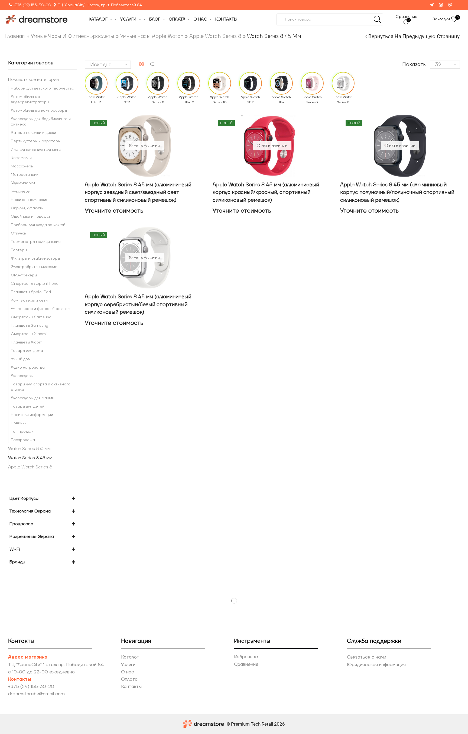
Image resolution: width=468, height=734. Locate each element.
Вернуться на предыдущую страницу (414, 36)
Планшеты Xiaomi (27, 342)
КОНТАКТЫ (226, 19)
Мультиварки (23, 183)
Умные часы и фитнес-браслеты (72, 36)
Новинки (19, 423)
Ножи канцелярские (29, 199)
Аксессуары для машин (32, 398)
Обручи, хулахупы (27, 208)
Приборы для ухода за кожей (38, 225)
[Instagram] (441, 5)
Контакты (131, 687)
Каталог (130, 657)
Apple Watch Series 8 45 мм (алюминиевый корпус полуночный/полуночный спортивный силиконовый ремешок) (397, 192)
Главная (15, 36)
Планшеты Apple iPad (31, 292)
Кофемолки (21, 158)
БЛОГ (155, 19)
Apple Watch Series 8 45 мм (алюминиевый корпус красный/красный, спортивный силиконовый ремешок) (266, 192)
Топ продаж (22, 431)
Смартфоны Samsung (31, 317)
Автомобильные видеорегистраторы (30, 99)
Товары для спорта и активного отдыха (40, 387)
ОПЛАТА (177, 19)
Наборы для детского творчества (42, 88)
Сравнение (246, 664)
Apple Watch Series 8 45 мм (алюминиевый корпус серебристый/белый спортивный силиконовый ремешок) (138, 304)
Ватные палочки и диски (33, 132)
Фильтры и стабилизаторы (35, 258)
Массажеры (22, 166)
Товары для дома (27, 350)
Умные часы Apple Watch (151, 36)
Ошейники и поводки (30, 216)
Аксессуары (22, 375)
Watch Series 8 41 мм (29, 448)
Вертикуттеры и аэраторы (35, 141)
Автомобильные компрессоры (39, 110)
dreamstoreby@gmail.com (36, 694)
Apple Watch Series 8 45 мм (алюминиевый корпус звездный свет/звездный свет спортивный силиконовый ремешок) (138, 192)
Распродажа (23, 440)
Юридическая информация (376, 665)
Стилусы (19, 233)
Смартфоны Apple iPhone (34, 283)
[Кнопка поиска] (377, 19)
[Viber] (450, 5)
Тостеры (19, 250)
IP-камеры (20, 191)
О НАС (200, 19)
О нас (127, 672)
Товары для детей (27, 406)
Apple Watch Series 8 (215, 36)
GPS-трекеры (24, 275)
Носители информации (32, 414)
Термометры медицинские (36, 241)
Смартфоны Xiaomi (29, 334)
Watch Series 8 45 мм (30, 458)
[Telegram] (432, 5)
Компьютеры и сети (29, 300)
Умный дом (21, 359)
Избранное (246, 657)
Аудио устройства (28, 367)
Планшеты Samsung (29, 325)
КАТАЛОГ (98, 19)
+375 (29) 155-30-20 (32, 5)
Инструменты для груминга (36, 149)
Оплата (129, 679)
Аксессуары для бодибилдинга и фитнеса (41, 122)
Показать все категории (33, 79)
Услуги (128, 665)
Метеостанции (24, 174)
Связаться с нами (366, 657)
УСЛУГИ (128, 19)
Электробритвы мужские (34, 266)
